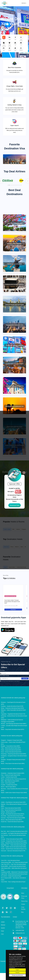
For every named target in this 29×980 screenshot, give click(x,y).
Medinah (3, 925)
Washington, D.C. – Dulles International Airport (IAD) (13, 845)
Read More (13, 609)
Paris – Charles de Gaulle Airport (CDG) (10, 775)
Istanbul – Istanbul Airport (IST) (8, 812)
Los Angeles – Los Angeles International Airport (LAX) (14, 833)
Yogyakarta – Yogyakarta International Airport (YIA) (13, 714)
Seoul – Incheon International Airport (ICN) (11, 751)
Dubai (2, 931)
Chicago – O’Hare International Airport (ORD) (12, 839)
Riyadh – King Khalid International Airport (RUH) (12, 813)
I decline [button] (17, 972)
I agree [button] (17, 969)
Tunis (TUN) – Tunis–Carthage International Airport (13, 881)
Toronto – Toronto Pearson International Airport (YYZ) (13, 848)
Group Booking (23, 908)
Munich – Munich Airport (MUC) (8, 786)
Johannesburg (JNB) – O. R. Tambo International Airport (14, 862)
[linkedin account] (6, 912)
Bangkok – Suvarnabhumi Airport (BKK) (10, 746)
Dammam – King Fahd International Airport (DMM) (13, 817)
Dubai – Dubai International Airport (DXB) (11, 808)
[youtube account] (2, 912)
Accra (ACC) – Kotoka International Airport (11, 875)
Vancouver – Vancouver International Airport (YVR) (13, 850)
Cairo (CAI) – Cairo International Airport (10, 860)
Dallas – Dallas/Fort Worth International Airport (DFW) (14, 843)
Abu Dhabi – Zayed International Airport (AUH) (12, 815)
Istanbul (3, 928)
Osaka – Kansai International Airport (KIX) (11, 749)
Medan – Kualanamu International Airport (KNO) (12, 708)
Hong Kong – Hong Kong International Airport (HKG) (13, 753)
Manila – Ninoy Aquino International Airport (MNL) (13, 763)
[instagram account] (10, 908)
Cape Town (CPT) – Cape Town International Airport (13, 864)
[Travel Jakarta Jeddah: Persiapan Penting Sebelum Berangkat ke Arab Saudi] (13, 591)
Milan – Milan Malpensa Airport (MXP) (10, 781)
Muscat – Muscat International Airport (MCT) (11, 819)
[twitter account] (6, 908)
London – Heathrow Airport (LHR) (9, 777)
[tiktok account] (10, 912)
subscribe (25, 678)
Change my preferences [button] (17, 975)
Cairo (2, 934)
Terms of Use (24, 901)
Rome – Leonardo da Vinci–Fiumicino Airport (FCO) (13, 779)
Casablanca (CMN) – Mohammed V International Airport (14, 872)
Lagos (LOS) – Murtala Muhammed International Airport (14, 874)
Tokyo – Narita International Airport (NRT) (11, 748)
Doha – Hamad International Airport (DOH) (11, 810)
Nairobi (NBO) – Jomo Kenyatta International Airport (13, 866)
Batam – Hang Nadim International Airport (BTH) (12, 729)
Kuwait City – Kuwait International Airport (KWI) (12, 821)
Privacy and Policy (24, 897)
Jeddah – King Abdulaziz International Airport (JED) (13, 802)
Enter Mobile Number (4, 675)
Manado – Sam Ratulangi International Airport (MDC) (13, 723)
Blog (22, 912)
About (22, 893)
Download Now (14, 505)
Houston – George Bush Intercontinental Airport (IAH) (13, 841)
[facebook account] (2, 908)
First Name (2, 670)
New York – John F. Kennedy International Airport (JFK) (14, 831)
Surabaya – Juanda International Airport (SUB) (12, 706)
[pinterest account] (15, 908)
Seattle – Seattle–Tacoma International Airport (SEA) (13, 846)
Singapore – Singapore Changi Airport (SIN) (11, 740)
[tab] (3, 37)
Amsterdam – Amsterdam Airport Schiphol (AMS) (12, 773)
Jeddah (3, 922)
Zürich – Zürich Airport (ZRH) (8, 782)
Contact (23, 904)
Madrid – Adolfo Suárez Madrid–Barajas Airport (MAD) (14, 792)
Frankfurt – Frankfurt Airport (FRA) (9, 784)
